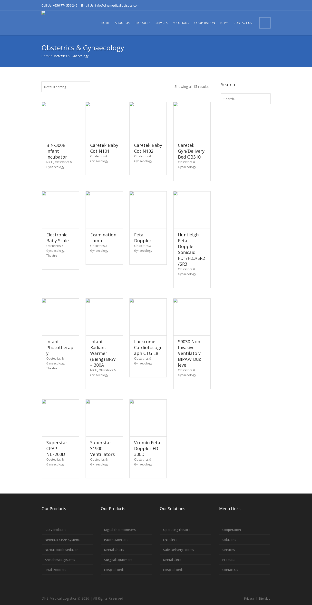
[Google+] (242, 5)
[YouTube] (267, 5)
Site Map (265, 598)
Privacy (249, 598)
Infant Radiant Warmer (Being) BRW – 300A (103, 353)
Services (228, 549)
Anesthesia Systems (60, 559)
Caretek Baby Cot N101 (104, 148)
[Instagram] (251, 5)
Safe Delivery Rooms (178, 549)
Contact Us (230, 569)
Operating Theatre (176, 529)
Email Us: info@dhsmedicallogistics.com (110, 5)
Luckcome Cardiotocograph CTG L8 (148, 347)
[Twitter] (259, 5)
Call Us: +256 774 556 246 (59, 5)
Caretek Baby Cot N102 (148, 148)
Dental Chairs (114, 549)
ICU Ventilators (56, 529)
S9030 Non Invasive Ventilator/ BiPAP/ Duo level (190, 353)
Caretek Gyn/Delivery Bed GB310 (191, 151)
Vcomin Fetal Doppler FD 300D (147, 448)
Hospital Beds (114, 569)
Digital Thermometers (120, 529)
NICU (49, 162)
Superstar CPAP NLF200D (56, 448)
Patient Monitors (116, 539)
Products (228, 559)
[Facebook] (234, 5)
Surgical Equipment (118, 559)
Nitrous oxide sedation (61, 549)
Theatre (51, 255)
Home (45, 56)
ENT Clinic (170, 539)
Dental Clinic (172, 559)
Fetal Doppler (142, 237)
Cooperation (231, 529)
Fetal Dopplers (55, 569)
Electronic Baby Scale (57, 237)
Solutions (229, 539)
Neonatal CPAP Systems (62, 539)
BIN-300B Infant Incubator (56, 151)
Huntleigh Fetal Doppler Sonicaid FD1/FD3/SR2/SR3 (191, 249)
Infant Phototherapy (59, 347)
